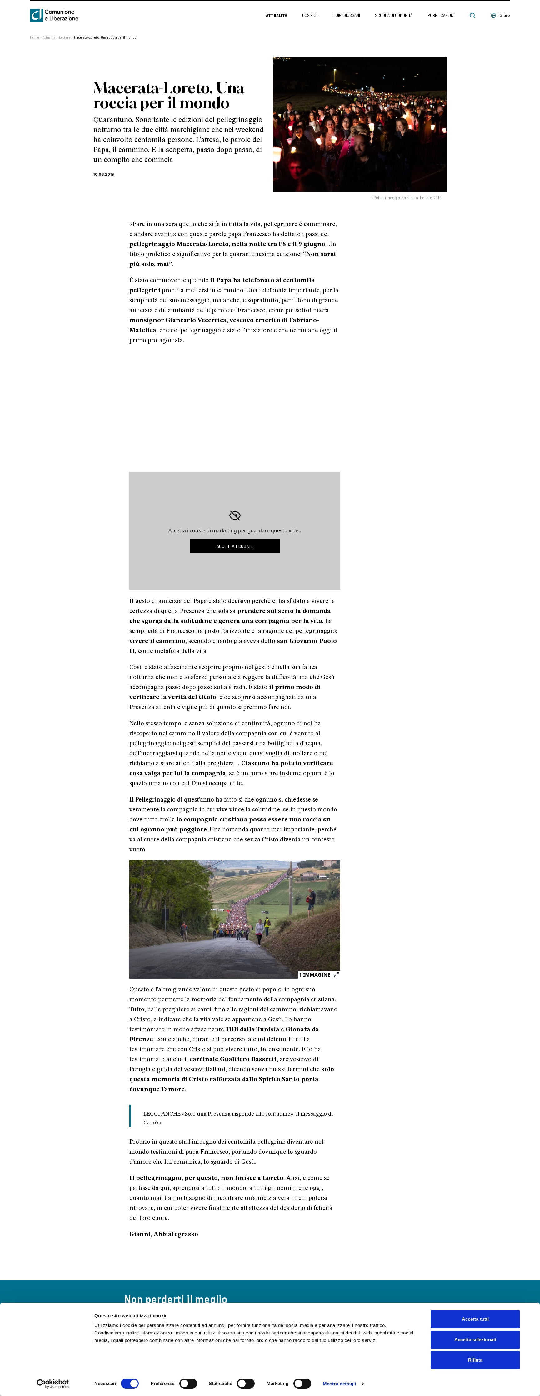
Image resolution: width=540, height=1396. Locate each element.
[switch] (188, 1384)
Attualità (276, 15)
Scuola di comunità (393, 15)
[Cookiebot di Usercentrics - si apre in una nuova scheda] (53, 1384)
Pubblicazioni (441, 15)
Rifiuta (475, 1360)
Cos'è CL (310, 15)
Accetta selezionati (475, 1339)
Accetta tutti (475, 1319)
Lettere (66, 37)
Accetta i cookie (235, 546)
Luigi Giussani (346, 15)
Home (36, 37)
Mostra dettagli (339, 1383)
